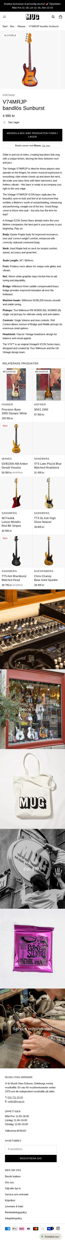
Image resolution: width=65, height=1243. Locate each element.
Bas (12, 26)
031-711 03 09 (15, 1097)
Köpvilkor (10, 1200)
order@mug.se (16, 1101)
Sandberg (42, 458)
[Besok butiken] (32, 709)
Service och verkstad (16, 1194)
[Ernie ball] (32, 949)
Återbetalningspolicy (16, 1212)
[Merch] (32, 789)
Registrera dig (31, 1158)
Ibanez (7, 458)
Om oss (9, 1182)
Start (5, 26)
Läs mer (46, 145)
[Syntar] (32, 629)
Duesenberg (44, 571)
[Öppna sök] (53, 16)
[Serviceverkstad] (32, 1028)
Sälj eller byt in (13, 1188)
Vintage (9, 95)
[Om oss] (32, 869)
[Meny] (4, 16)
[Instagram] (58, 1228)
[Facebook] (52, 1228)
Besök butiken (12, 1176)
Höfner (40, 404)
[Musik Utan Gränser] (33, 17)
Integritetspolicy (13, 1218)
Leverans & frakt (14, 1206)
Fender (7, 404)
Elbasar (22, 26)
